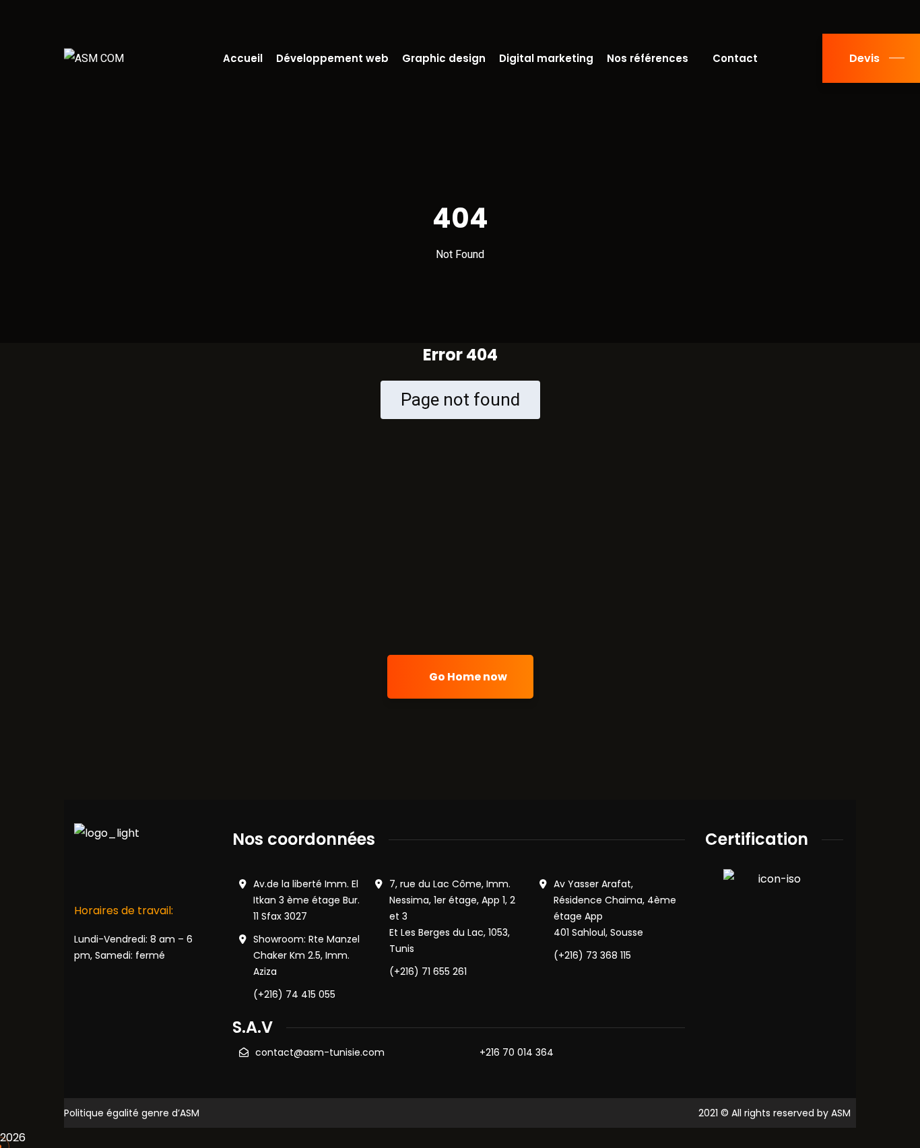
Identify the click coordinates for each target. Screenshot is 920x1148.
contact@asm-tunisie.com (320, 1052)
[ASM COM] (94, 58)
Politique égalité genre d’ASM (131, 1113)
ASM (841, 1113)
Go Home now (467, 676)
